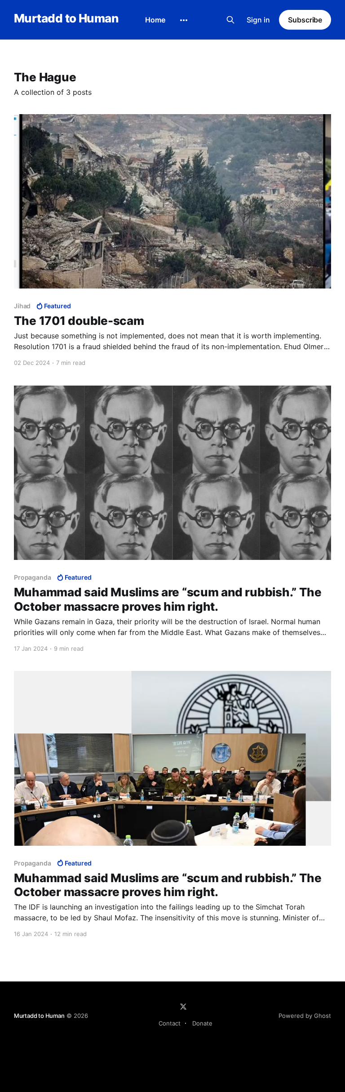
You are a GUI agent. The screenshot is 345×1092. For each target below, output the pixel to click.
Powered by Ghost (305, 1015)
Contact (170, 1023)
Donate (202, 1023)
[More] (183, 20)
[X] (183, 1006)
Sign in (258, 19)
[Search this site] (230, 20)
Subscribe (305, 19)
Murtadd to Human (66, 18)
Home (155, 19)
